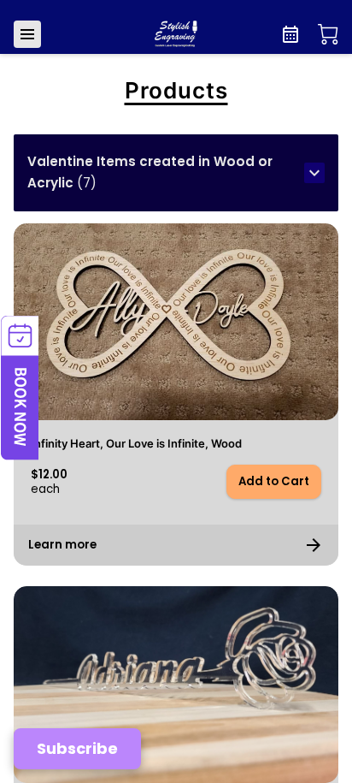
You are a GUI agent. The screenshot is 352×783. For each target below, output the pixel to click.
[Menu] (27, 34)
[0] (328, 34)
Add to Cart (273, 481)
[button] (176, 172)
